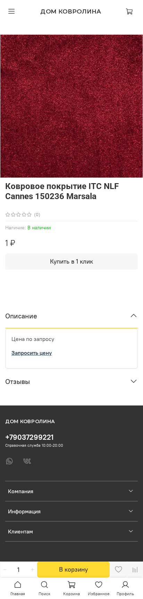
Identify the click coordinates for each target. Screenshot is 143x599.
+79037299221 (29, 437)
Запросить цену (31, 352)
